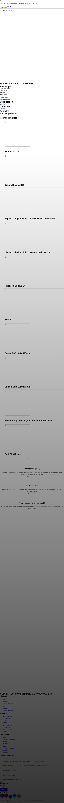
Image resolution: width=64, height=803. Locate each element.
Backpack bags (7, 10)
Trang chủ (2, 14)
